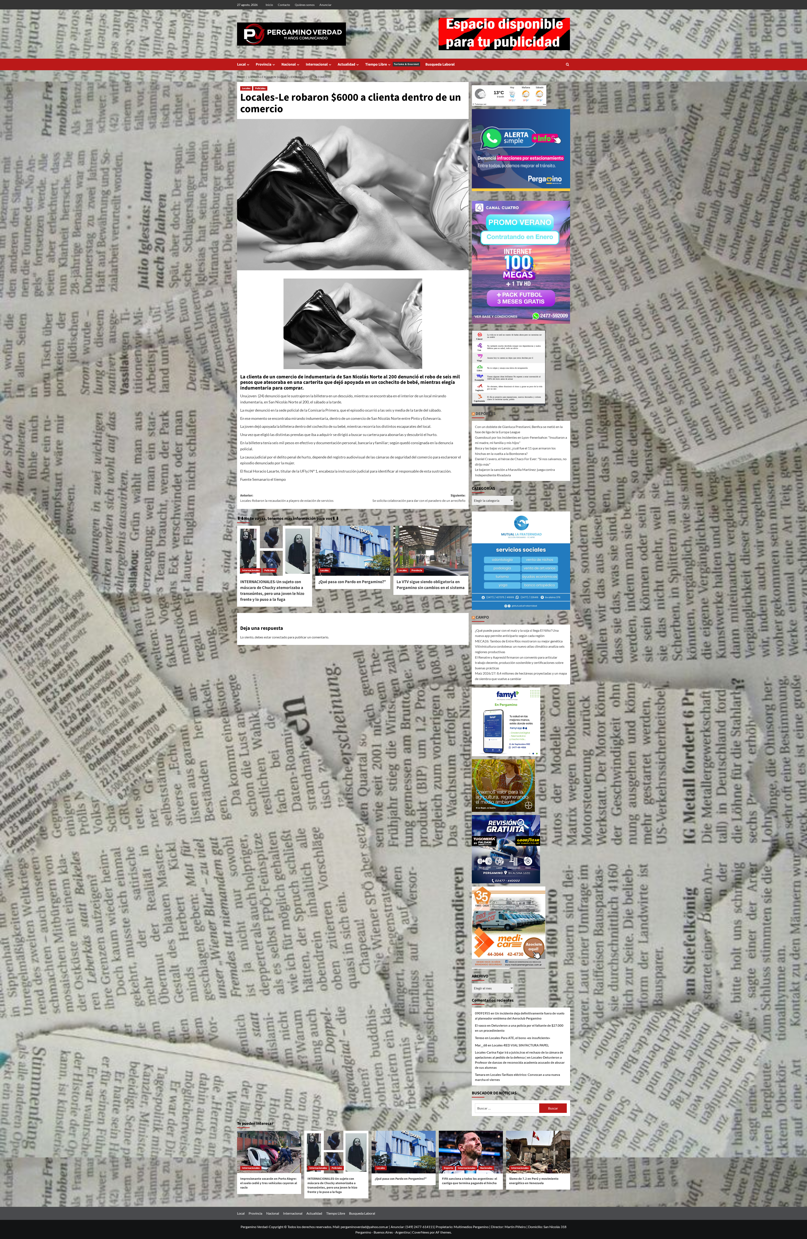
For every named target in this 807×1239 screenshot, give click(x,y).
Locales (246, 88)
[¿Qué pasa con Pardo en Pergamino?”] (352, 551)
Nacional (288, 64)
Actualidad (346, 64)
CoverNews (420, 1232)
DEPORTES (486, 414)
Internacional (317, 64)
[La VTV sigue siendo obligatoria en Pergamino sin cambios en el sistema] (430, 551)
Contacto (284, 5)
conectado (279, 637)
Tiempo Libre (392, 64)
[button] (567, 64)
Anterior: (287, 498)
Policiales (260, 88)
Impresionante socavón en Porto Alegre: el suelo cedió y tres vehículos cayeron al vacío (268, 1183)
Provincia (263, 64)
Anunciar (325, 5)
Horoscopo (539, 405)
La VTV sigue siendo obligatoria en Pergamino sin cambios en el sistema (431, 585)
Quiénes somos (305, 5)
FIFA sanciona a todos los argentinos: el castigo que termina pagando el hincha (469, 1181)
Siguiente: (418, 498)
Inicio (269, 5)
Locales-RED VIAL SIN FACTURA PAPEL (520, 1045)
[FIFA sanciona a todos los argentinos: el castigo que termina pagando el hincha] (471, 1152)
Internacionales (251, 570)
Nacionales (486, 1168)
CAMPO (482, 617)
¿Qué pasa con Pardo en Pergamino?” (352, 582)
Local (241, 64)
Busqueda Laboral (440, 64)
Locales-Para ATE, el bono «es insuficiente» (519, 1038)
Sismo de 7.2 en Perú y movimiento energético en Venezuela (533, 1181)
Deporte (448, 1168)
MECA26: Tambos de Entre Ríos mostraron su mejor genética (519, 641)
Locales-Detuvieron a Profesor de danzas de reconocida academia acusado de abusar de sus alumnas (520, 1062)
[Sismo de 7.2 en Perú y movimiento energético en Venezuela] (538, 1152)
